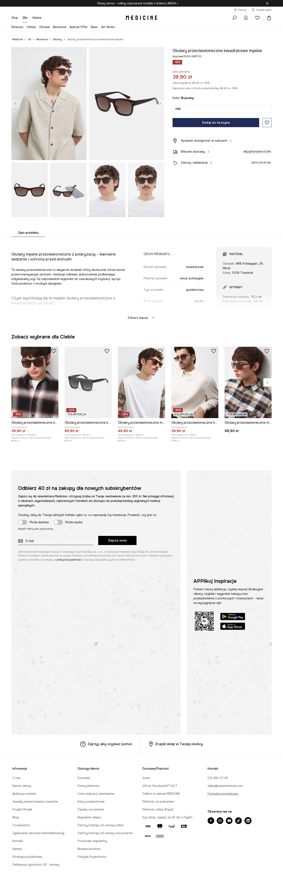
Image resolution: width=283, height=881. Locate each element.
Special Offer (78, 27)
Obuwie (44, 27)
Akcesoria (59, 27)
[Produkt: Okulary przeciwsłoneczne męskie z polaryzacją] (248, 382)
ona (14, 18)
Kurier (146, 778)
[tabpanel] (141, 279)
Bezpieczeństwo (89, 849)
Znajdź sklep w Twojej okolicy (179, 744)
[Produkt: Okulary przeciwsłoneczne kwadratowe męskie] (194, 382)
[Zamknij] (267, 3)
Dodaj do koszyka (216, 122)
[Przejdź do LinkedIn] (248, 821)
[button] (49, 103)
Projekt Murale (22, 809)
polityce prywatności (69, 559)
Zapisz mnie (117, 540)
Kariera (17, 849)
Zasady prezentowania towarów (35, 801)
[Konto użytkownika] (245, 17)
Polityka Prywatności (91, 857)
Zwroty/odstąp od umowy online (100, 825)
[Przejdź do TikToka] (238, 821)
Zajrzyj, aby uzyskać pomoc (110, 744)
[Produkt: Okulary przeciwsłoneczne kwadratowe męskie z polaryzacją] (34, 382)
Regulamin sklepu (89, 817)
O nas (16, 778)
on (25, 18)
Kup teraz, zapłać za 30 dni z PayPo (167, 817)
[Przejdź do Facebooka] (211, 821)
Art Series (108, 27)
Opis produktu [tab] (28, 233)
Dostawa (83, 778)
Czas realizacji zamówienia (95, 794)
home (36, 18)
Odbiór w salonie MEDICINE (161, 794)
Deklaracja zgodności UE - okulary (35, 864)
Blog (15, 817)
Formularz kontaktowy (223, 794)
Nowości (17, 27)
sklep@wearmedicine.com (225, 786)
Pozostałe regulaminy (92, 841)
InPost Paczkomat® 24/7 (160, 786)
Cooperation (21, 825)
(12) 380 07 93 (218, 778)
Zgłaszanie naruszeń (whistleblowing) (38, 833)
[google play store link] (232, 617)
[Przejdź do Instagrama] (220, 821)
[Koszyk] (268, 17)
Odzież (31, 27)
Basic (94, 27)
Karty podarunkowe (91, 801)
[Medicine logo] (141, 17)
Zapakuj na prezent (90, 809)
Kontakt (17, 841)
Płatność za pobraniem (158, 801)
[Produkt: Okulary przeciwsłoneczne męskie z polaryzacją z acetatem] (141, 382)
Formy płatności (88, 786)
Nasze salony (21, 786)
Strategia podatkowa (27, 857)
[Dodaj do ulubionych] (267, 122)
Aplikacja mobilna (24, 794)
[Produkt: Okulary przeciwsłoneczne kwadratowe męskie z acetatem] (88, 382)
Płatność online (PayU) (158, 809)
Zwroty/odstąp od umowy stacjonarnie (105, 833)
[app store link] (232, 627)
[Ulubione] (257, 17)
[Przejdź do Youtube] (229, 821)
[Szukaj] (234, 17)
